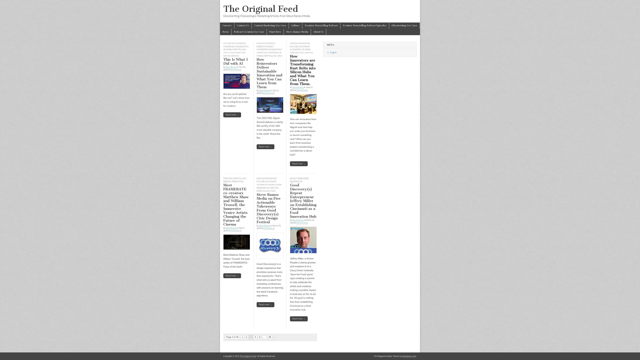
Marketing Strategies (267, 53)
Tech (225, 53)
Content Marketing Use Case (270, 25)
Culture (295, 25)
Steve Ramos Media (297, 31)
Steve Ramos (231, 67)
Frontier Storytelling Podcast (321, 25)
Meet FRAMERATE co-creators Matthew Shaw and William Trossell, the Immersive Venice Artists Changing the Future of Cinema (235, 204)
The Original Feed (260, 9)
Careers (227, 25)
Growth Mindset (265, 46)
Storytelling (239, 49)
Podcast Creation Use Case (249, 31)
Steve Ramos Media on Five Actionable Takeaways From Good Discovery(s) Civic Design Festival (268, 208)
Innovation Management (235, 46)
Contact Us (243, 25)
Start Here (275, 31)
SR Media (227, 49)
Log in (333, 52)
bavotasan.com (409, 356)
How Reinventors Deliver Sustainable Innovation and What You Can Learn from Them (269, 73)
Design (272, 185)
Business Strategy (266, 43)
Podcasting (238, 181)
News (225, 31)
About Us (319, 31)
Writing (235, 56)
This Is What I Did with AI (235, 61)
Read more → (232, 115)
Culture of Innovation (234, 43)
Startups (294, 53)
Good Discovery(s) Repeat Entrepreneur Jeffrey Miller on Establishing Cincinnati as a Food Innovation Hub (303, 200)
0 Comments (235, 69)
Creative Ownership (300, 43)
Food (300, 178)
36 (270, 337)
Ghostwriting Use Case (404, 25)
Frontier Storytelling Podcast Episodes (364, 25)
